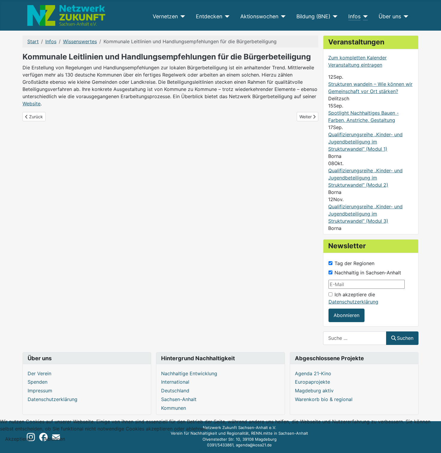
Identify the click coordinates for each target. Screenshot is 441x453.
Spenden (37, 382)
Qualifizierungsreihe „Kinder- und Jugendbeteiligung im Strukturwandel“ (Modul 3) (365, 214)
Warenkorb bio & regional (323, 399)
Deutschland (175, 391)
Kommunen (173, 408)
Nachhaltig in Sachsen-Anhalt (367, 273)
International (175, 382)
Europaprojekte (312, 382)
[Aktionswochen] (282, 16)
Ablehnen (54, 439)
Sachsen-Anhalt (178, 399)
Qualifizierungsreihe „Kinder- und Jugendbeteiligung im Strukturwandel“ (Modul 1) (365, 141)
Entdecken (209, 16)
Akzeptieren (18, 439)
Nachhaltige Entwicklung (189, 373)
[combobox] (354, 338)
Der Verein (39, 373)
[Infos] (364, 16)
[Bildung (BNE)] (334, 16)
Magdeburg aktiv (314, 391)
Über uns (390, 16)
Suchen (405, 338)
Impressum (40, 391)
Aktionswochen (259, 16)
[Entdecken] (226, 16)
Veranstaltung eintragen (355, 65)
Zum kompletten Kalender (357, 58)
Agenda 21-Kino (313, 373)
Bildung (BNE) (313, 16)
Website (31, 104)
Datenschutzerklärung (353, 302)
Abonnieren (346, 315)
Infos (354, 16)
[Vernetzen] (181, 16)
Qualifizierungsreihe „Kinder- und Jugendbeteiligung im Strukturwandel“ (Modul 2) (365, 178)
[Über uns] (405, 16)
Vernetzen (165, 16)
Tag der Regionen (354, 263)
